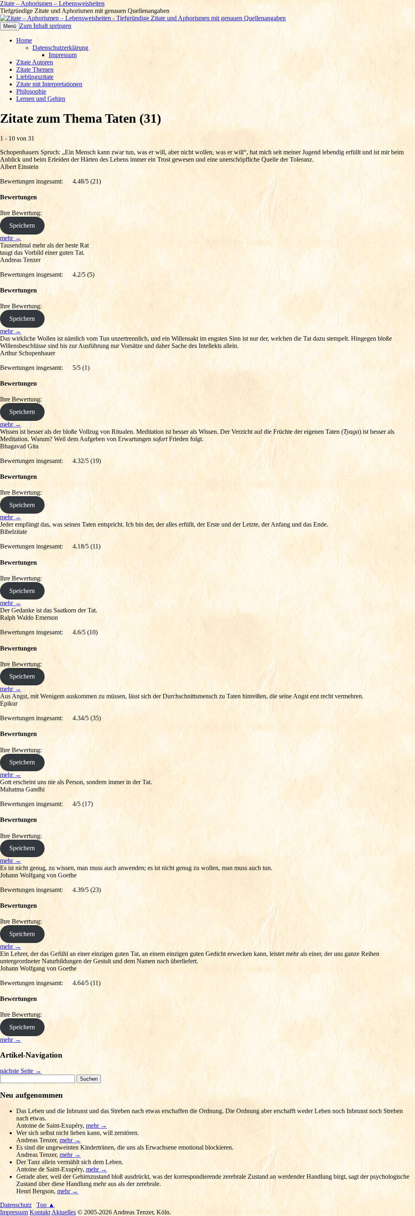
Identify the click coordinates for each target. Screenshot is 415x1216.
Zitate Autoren (34, 62)
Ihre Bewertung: (22, 212)
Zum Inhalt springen (45, 25)
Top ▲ (45, 1204)
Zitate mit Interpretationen (49, 84)
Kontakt (40, 1212)
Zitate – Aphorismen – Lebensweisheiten (52, 3)
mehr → (10, 238)
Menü (9, 26)
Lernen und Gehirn (40, 98)
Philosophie (31, 91)
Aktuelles (63, 1212)
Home (24, 40)
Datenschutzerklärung (60, 47)
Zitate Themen (34, 69)
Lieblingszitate (34, 76)
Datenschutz (16, 1204)
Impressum (63, 54)
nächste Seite (20, 1070)
